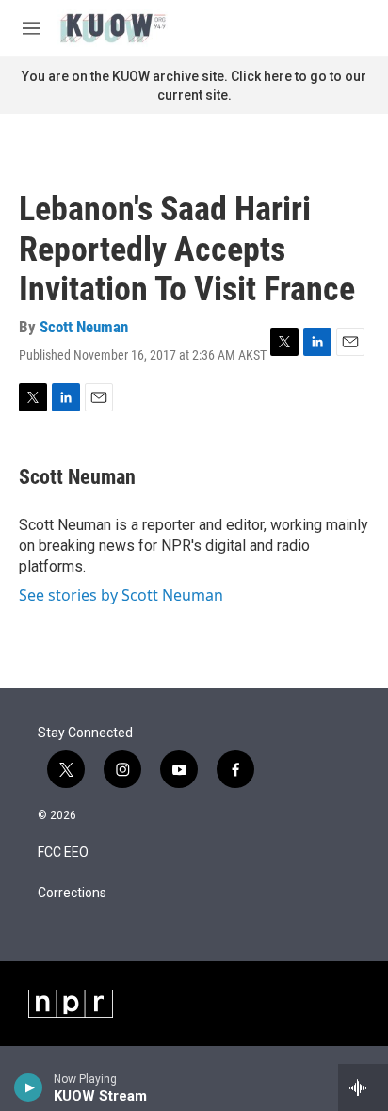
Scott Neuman (84, 326)
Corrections (72, 893)
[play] (28, 1087)
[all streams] (363, 1087)
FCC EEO (63, 852)
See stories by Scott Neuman (121, 595)
